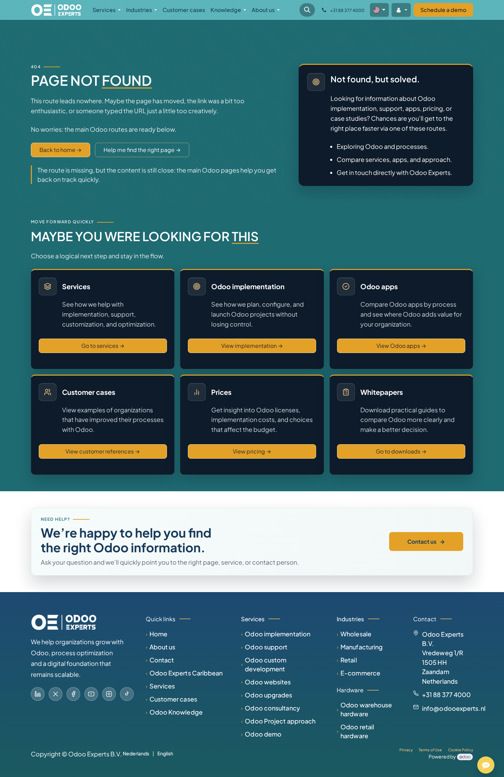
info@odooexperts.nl (453, 708)
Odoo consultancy (272, 708)
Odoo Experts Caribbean (186, 673)
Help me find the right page (142, 149)
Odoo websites (268, 682)
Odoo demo (263, 734)
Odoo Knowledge (176, 712)
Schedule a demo (443, 9)
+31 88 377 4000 (446, 694)
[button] (307, 10)
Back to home (60, 149)
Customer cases (173, 699)
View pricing (252, 451)
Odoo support (266, 647)
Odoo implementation (277, 634)
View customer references (102, 451)
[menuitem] (106, 10)
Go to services (102, 345)
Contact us (426, 541)
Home (158, 634)
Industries (350, 619)
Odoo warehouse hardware (366, 709)
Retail (348, 660)
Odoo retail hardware (357, 731)
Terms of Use (430, 749)
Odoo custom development (265, 664)
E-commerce (360, 673)
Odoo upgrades (268, 695)
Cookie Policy (460, 749)
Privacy (406, 749)
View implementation (252, 345)
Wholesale (355, 634)
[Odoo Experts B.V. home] (64, 622)
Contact (161, 660)
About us (162, 647)
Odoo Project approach (280, 721)
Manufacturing (361, 647)
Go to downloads (401, 451)
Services (162, 686)
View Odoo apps (401, 345)
